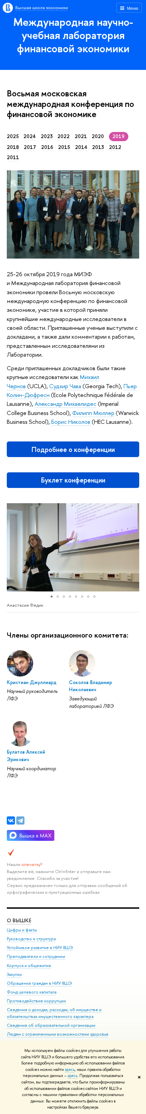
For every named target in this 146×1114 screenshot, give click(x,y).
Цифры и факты (22, 930)
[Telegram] (20, 820)
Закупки (14, 974)
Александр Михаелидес (65, 404)
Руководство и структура (31, 939)
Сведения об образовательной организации (51, 1025)
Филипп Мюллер (93, 413)
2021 (81, 136)
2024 (29, 136)
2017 (30, 147)
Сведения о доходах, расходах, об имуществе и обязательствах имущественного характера (54, 1013)
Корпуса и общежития (29, 965)
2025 (13, 136)
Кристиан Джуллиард (31, 682)
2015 (64, 147)
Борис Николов (70, 422)
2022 (63, 136)
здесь (70, 1069)
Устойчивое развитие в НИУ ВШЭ (40, 947)
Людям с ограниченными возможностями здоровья (57, 1034)
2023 (47, 136)
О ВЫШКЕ (19, 920)
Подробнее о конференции (73, 449)
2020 (98, 136)
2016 (47, 147)
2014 (81, 147)
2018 (13, 147)
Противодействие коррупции (36, 1001)
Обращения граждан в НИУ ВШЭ (39, 983)
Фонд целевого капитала (31, 992)
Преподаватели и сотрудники (36, 956)
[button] (12, 547)
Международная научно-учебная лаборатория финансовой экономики (73, 35)
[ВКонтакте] (11, 820)
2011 (13, 157)
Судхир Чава (65, 386)
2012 (115, 147)
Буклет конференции (73, 480)
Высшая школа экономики (41, 7)
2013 (98, 147)
